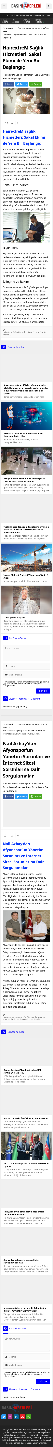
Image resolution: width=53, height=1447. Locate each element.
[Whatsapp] (28, 1416)
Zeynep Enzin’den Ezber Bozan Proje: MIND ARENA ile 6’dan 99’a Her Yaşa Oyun (32, 15)
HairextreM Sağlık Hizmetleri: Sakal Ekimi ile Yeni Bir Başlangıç (24, 137)
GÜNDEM (21, 28)
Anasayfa (9, 28)
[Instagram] (10, 1416)
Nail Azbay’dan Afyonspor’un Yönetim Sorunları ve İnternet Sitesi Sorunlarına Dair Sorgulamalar (23, 855)
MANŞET (38, 28)
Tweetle (23, 84)
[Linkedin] (16, 1416)
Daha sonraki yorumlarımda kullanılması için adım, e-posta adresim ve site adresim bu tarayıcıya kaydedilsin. (27, 683)
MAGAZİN (30, 28)
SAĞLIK (46, 28)
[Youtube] (22, 1416)
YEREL (5, 31)
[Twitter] (3, 1416)
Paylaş (10, 84)
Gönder (37, 84)
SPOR (45, 724)
